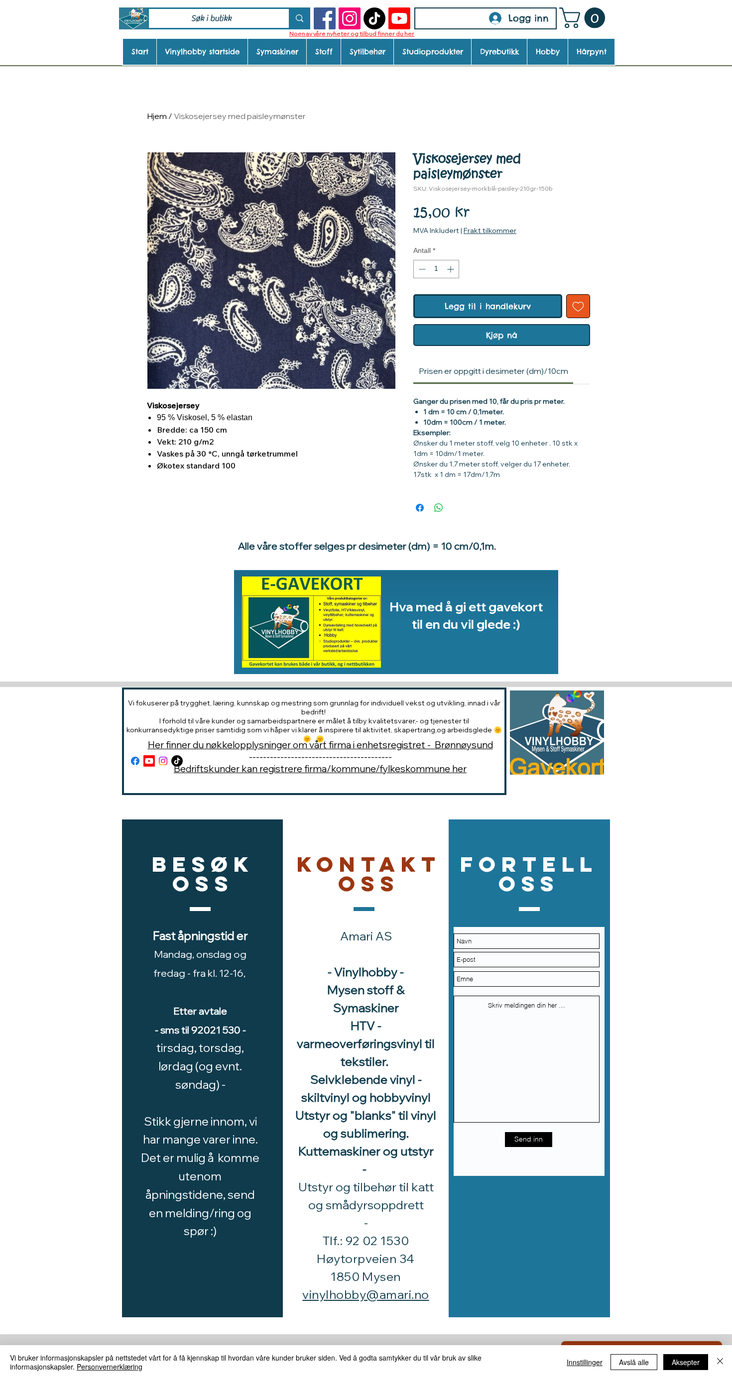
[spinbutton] (436, 269)
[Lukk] (720, 1362)
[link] (493, 371)
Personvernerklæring (109, 1367)
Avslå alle (634, 1362)
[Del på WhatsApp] (439, 508)
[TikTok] (374, 18)
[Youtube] (399, 18)
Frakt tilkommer (490, 230)
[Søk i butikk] (299, 18)
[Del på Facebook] (420, 508)
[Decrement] (421, 269)
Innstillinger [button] (585, 1362)
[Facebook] (325, 18)
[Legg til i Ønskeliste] (578, 306)
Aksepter (686, 1362)
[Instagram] (350, 18)
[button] (584, 17)
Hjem (157, 116)
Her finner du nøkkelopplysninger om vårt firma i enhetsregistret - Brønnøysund (320, 745)
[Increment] (451, 269)
